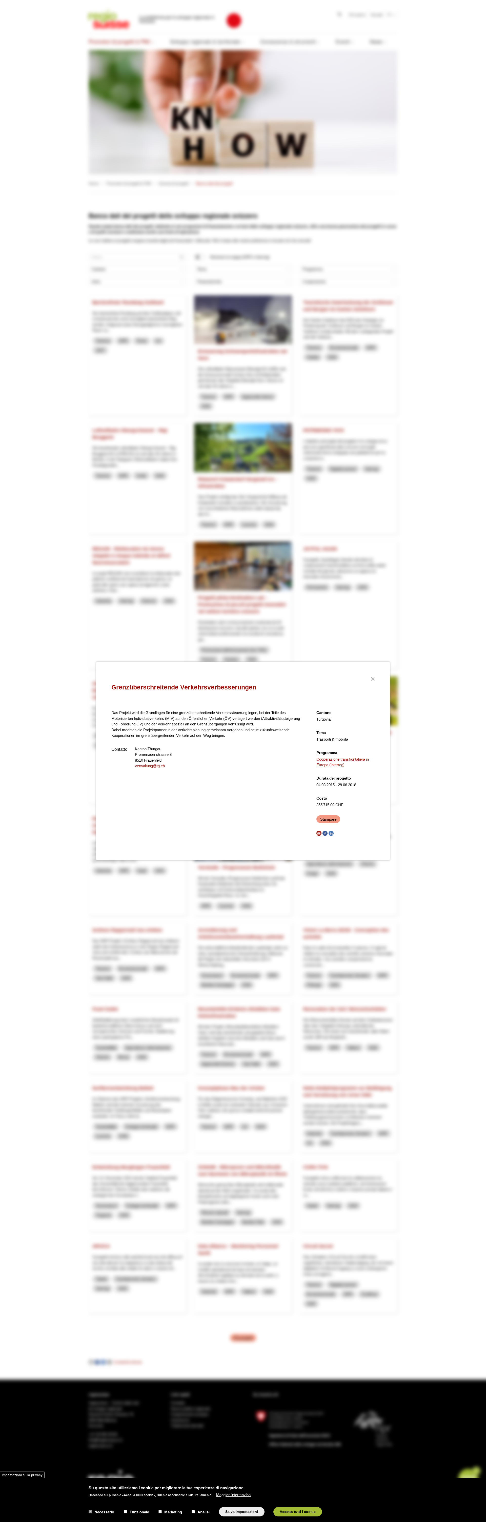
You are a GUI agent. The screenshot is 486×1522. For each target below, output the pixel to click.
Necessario (104, 1511)
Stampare (328, 819)
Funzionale (139, 1511)
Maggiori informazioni (233, 1494)
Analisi (203, 1511)
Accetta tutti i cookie (298, 1511)
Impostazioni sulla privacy (22, 1474)
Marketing (173, 1511)
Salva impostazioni (241, 1511)
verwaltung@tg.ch (150, 766)
